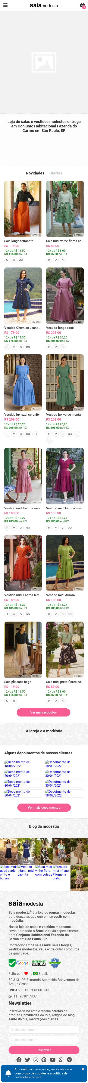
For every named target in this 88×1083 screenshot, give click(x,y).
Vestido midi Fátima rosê (22, 508)
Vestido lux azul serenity (22, 415)
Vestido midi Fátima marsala (66, 508)
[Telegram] (69, 1060)
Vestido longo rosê (60, 328)
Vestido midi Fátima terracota (25, 595)
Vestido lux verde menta (63, 415)
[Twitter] (27, 1060)
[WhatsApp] (61, 1060)
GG (21, 260)
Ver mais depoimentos (44, 808)
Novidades (35, 173)
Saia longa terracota (18, 241)
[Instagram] (35, 1060)
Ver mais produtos (43, 712)
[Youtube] (52, 1060)
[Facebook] (19, 1060)
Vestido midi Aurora (60, 595)
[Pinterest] (44, 1060)
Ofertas (55, 173)
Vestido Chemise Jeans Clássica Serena (33, 328)
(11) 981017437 (24, 996)
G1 (35, 434)
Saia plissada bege (17, 682)
